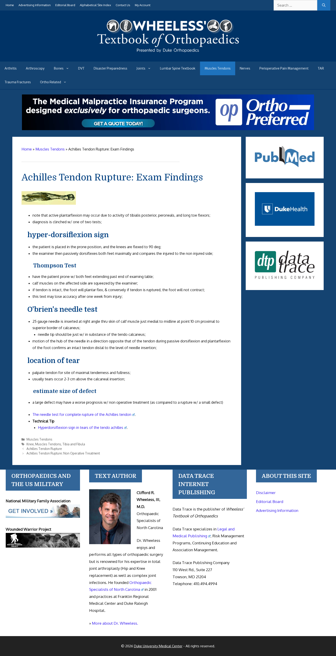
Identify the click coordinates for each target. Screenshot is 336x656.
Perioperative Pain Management (284, 68)
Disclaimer (266, 492)
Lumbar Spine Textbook (177, 68)
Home (10, 5)
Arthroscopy (35, 68)
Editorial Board (65, 5)
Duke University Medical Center (158, 646)
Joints (140, 68)
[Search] (323, 5)
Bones (59, 68)
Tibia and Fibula (73, 444)
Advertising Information (35, 5)
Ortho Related (50, 82)
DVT (81, 68)
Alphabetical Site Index (95, 5)
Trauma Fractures (18, 82)
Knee (30, 444)
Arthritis (11, 68)
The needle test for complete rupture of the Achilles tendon (81, 414)
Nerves (245, 68)
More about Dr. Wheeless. (115, 623)
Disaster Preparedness (110, 68)
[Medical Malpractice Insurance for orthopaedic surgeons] (168, 128)
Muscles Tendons (218, 68)
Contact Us (123, 5)
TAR (321, 68)
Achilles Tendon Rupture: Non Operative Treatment (63, 453)
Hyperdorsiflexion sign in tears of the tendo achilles (80, 427)
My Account (142, 5)
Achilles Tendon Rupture (44, 449)
